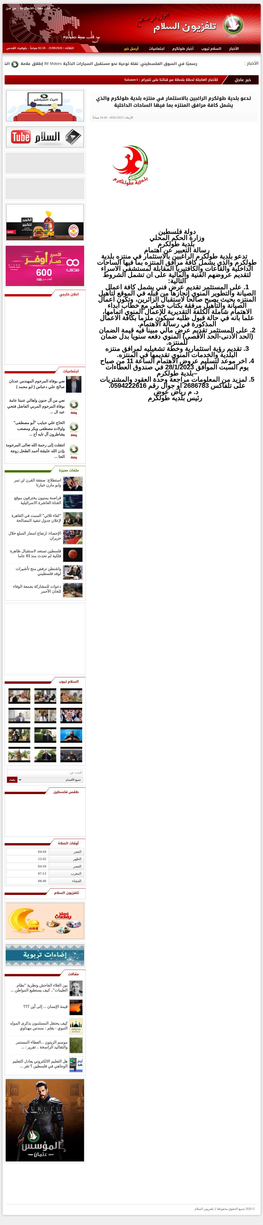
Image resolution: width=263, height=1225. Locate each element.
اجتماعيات (71, 371)
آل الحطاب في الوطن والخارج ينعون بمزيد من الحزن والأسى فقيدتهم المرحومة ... (35, 454)
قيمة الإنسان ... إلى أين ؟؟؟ (45, 1006)
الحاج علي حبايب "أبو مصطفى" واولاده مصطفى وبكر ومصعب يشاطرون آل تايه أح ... (39, 410)
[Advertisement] (220, 438)
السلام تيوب (69, 681)
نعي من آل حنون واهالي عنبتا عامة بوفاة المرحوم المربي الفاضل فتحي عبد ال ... (36, 387)
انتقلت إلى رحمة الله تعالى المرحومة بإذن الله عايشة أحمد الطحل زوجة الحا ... (35, 432)
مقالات (73, 974)
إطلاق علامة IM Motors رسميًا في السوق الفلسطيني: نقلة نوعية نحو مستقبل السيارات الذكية (158, 64)
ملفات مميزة (69, 470)
